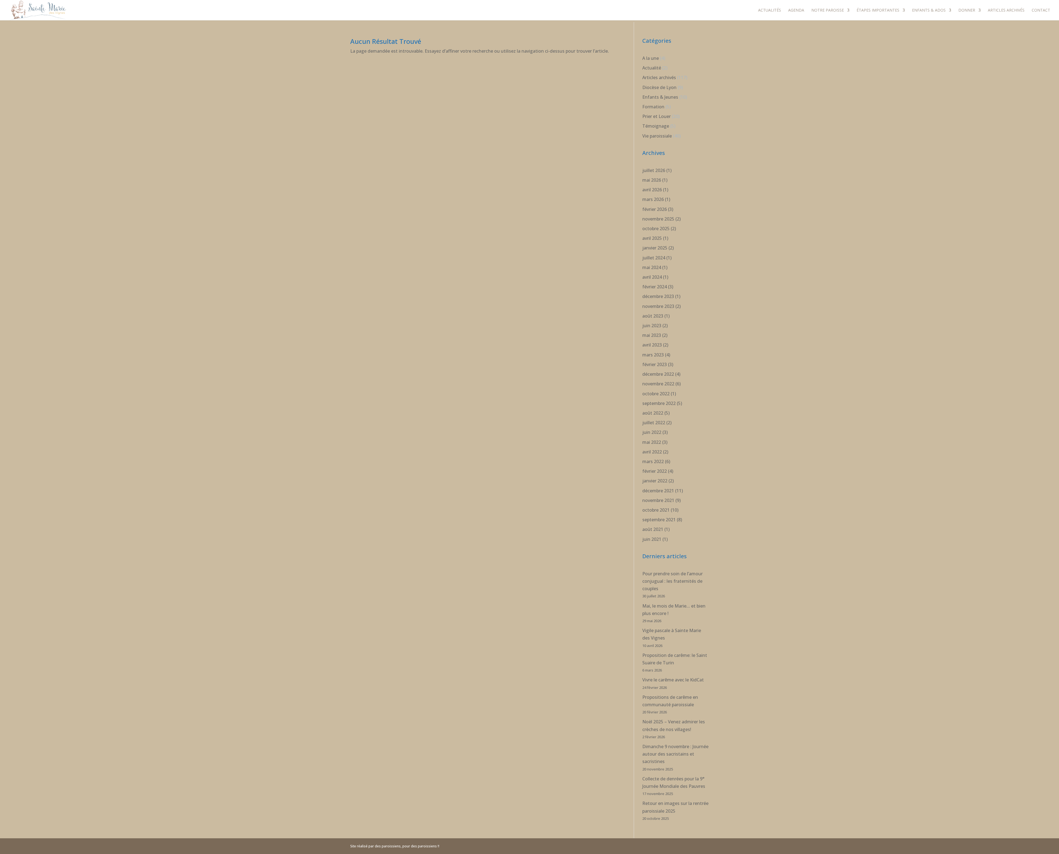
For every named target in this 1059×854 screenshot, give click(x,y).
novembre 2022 (658, 384)
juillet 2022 (653, 423)
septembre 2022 (659, 403)
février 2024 (654, 287)
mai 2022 (651, 442)
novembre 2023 (658, 306)
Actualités (769, 10)
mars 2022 (653, 461)
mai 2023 (651, 335)
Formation (653, 107)
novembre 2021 (658, 500)
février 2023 (654, 364)
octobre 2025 (656, 228)
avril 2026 (652, 190)
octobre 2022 (656, 394)
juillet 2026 (653, 170)
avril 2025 (652, 238)
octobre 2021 (656, 510)
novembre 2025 (658, 219)
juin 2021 (651, 539)
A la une (650, 58)
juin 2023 (651, 326)
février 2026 (654, 209)
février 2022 (654, 471)
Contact (1041, 10)
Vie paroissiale (657, 136)
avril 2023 (652, 345)
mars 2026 (653, 199)
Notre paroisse (827, 10)
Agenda (796, 10)
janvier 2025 (654, 248)
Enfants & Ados (929, 10)
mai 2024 (651, 267)
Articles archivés (1006, 10)
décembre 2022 (658, 374)
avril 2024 (652, 277)
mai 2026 (651, 180)
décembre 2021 (658, 491)
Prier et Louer (656, 116)
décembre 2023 (658, 296)
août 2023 (652, 316)
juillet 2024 (653, 258)
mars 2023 (653, 355)
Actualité (651, 68)
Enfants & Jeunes (660, 97)
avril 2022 (652, 452)
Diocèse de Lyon (659, 87)
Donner (966, 10)
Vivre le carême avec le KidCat (673, 680)
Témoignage (655, 126)
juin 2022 (651, 432)
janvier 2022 (654, 481)
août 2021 (652, 529)
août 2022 (652, 413)
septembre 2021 (659, 520)
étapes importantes (878, 10)
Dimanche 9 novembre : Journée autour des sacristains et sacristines (675, 753)
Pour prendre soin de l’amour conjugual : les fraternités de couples (672, 581)
